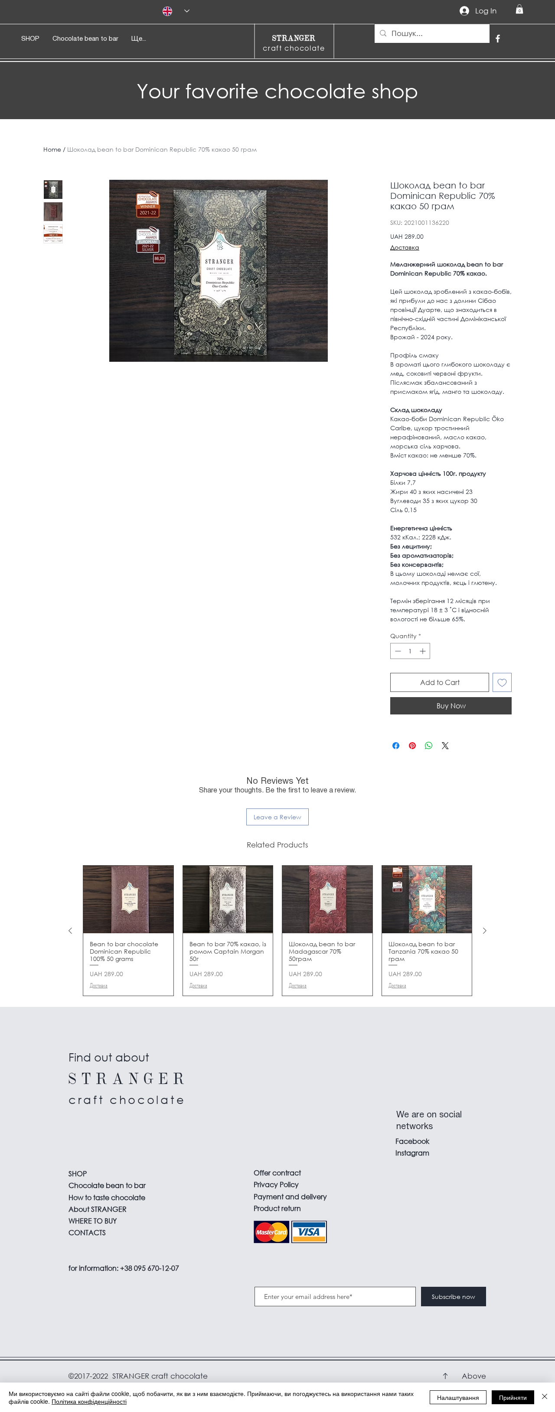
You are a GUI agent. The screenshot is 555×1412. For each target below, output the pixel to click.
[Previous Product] (70, 930)
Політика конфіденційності (89, 1401)
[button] (519, 9)
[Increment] (423, 651)
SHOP (78, 1173)
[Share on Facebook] (396, 745)
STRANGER (294, 37)
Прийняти (513, 1397)
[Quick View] (128, 899)
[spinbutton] (410, 651)
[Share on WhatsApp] (429, 745)
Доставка (404, 247)
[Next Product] (485, 930)
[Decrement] (397, 651)
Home (52, 149)
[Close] (544, 1397)
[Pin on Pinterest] (412, 745)
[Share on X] (445, 745)
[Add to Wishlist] (502, 682)
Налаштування (458, 1397)
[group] (277, 930)
